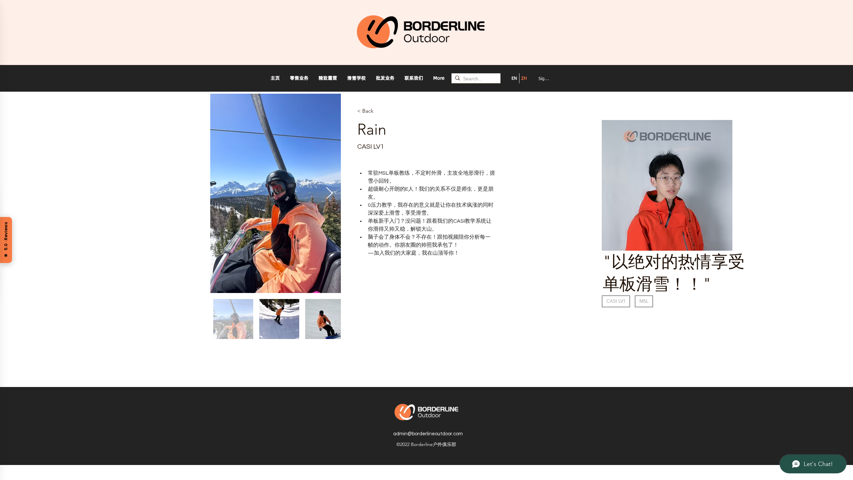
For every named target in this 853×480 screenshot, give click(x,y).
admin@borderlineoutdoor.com (428, 433)
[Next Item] (329, 193)
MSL (643, 301)
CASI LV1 (615, 301)
